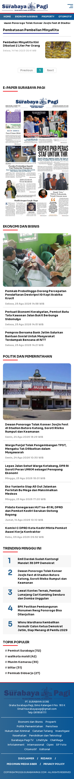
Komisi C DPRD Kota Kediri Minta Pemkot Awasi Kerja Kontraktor (36, 529)
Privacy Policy (54, 763)
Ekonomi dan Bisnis (30, 721)
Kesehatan (19, 735)
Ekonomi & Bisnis (26, 16)
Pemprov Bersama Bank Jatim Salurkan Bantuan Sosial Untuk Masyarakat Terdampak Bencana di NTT (34, 336)
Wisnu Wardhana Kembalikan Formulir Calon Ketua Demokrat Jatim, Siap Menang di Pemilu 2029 (42, 626)
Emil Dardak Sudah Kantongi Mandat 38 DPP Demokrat (38, 561)
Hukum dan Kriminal (17, 731)
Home (7, 16)
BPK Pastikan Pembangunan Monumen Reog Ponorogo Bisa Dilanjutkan (40, 610)
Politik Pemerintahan (30, 726)
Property (48, 16)
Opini (50, 744)
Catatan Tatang (42, 731)
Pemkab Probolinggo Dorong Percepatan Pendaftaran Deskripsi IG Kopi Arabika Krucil (35, 294)
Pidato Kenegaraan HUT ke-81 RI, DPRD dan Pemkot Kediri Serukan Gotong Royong (34, 510)
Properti (50, 721)
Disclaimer (26, 758)
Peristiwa (52, 726)
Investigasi (62, 731)
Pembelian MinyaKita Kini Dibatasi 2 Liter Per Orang (21, 44)
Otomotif (65, 16)
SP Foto (61, 744)
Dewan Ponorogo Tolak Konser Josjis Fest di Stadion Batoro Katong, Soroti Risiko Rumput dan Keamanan (36, 428)
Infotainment (15, 744)
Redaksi (46, 758)
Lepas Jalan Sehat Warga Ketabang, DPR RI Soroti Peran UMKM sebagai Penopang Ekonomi (37, 469)
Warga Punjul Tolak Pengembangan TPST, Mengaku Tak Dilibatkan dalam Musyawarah (36, 448)
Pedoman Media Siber (22, 763)
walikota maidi (22, 656)
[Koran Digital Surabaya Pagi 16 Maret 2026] (37, 157)
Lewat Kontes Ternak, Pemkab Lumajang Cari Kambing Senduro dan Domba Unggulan (41, 594)
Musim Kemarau (23, 662)
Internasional (35, 744)
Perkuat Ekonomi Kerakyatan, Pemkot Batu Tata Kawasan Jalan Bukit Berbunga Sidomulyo (37, 315)
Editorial (44, 749)
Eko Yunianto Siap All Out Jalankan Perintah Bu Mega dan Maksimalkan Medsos (31, 490)
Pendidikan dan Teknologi (45, 735)
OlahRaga (56, 740)
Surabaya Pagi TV (22, 740)
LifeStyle (42, 740)
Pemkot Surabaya (24, 650)
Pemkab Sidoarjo (24, 673)
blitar (15, 667)
